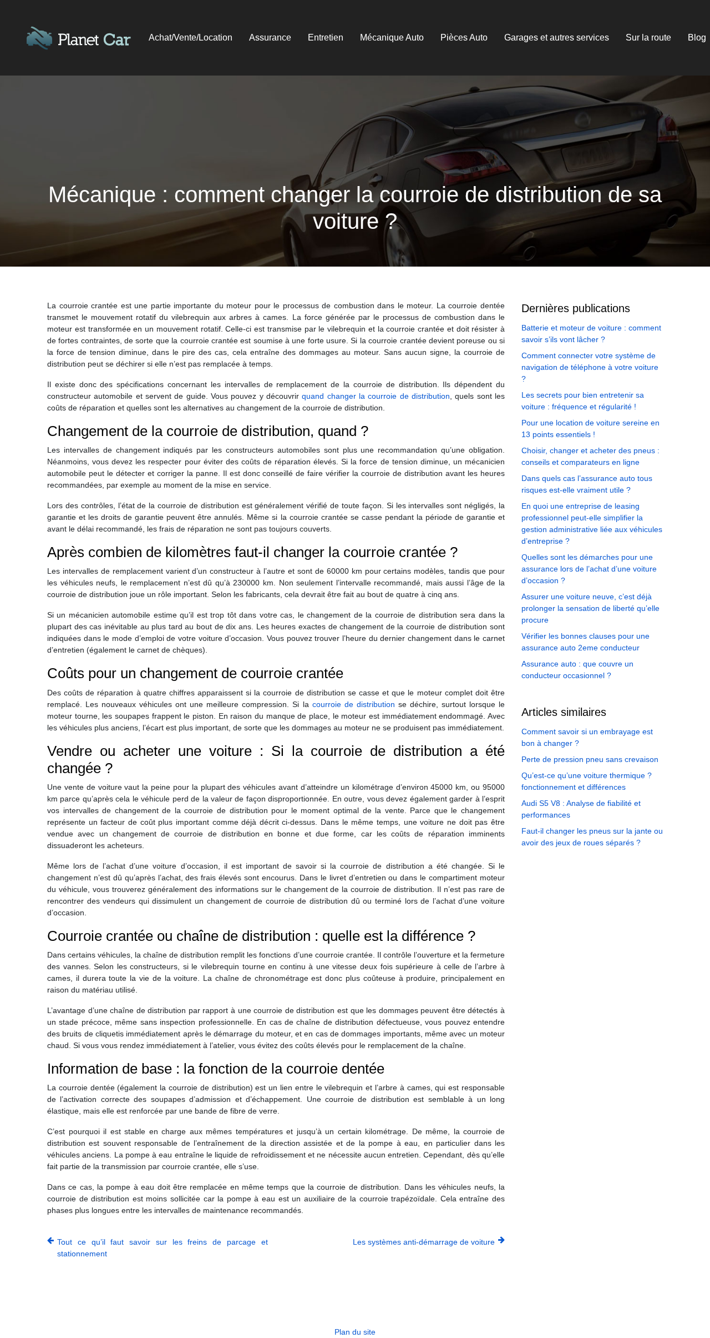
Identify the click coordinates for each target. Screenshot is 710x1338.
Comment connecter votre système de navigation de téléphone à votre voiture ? (589, 367)
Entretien (325, 37)
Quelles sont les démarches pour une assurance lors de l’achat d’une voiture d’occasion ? (589, 569)
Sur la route (648, 37)
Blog (697, 37)
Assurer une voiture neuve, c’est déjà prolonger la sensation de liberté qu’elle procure (590, 608)
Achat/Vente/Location (190, 37)
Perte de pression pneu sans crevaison (589, 759)
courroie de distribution (353, 704)
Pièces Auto (464, 37)
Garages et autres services (556, 37)
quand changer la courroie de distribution (376, 396)
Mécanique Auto (392, 37)
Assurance (270, 37)
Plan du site (355, 1331)
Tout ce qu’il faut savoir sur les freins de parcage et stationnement (162, 1247)
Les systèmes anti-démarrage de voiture (424, 1241)
